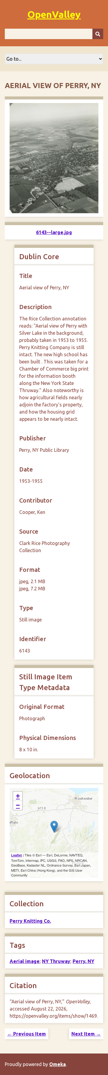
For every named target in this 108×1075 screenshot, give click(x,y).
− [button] (18, 805)
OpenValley (54, 14)
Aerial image (25, 961)
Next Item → (86, 1033)
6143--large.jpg (54, 232)
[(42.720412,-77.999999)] (54, 827)
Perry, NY (83, 961)
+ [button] (18, 796)
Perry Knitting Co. (30, 921)
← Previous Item (26, 1033)
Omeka (57, 1064)
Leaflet (16, 855)
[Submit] (97, 34)
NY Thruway (56, 961)
